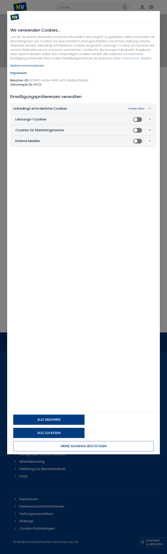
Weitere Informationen (27, 66)
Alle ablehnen (48, 419)
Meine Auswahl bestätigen (84, 446)
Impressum (18, 73)
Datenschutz (130, 58)
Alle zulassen (48, 432)
